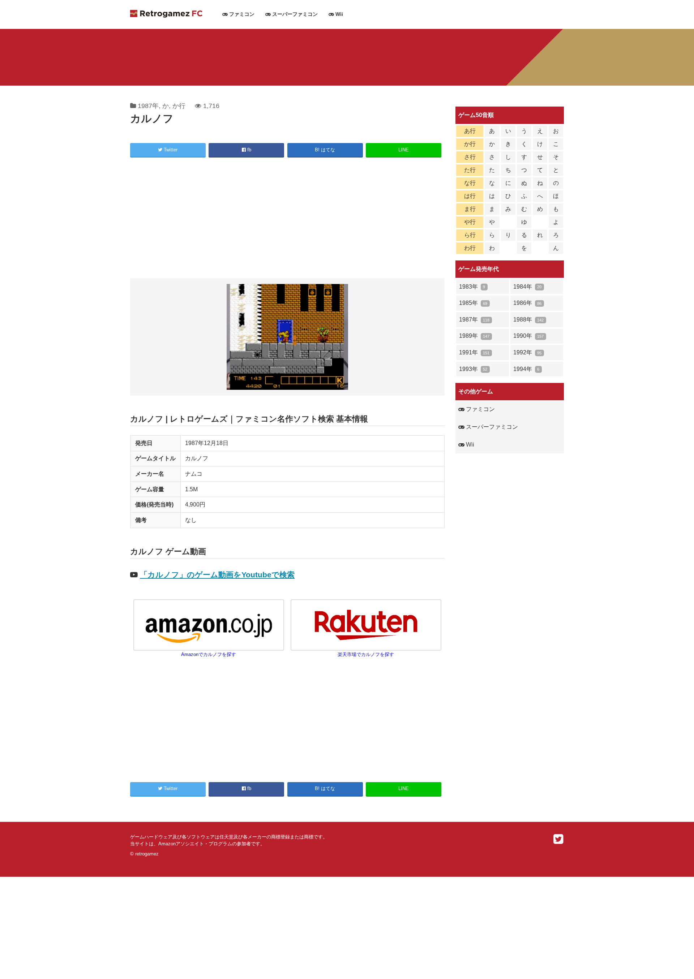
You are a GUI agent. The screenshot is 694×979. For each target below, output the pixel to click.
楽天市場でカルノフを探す (366, 654)
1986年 (527, 303)
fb (248, 149)
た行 (470, 170)
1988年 (528, 319)
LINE (403, 149)
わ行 (470, 248)
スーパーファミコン (294, 14)
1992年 (527, 352)
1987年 (148, 105)
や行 (470, 222)
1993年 (473, 369)
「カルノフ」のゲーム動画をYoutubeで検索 (217, 574)
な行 (470, 183)
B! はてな (325, 149)
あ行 (470, 131)
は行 (470, 196)
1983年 (472, 287)
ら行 (470, 235)
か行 (178, 105)
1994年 (526, 369)
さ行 (470, 157)
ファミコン (241, 14)
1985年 (473, 303)
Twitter (169, 149)
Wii (338, 14)
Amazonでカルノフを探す (208, 654)
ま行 (470, 209)
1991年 (474, 352)
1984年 (527, 287)
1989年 (474, 336)
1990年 (528, 336)
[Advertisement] (287, 218)
